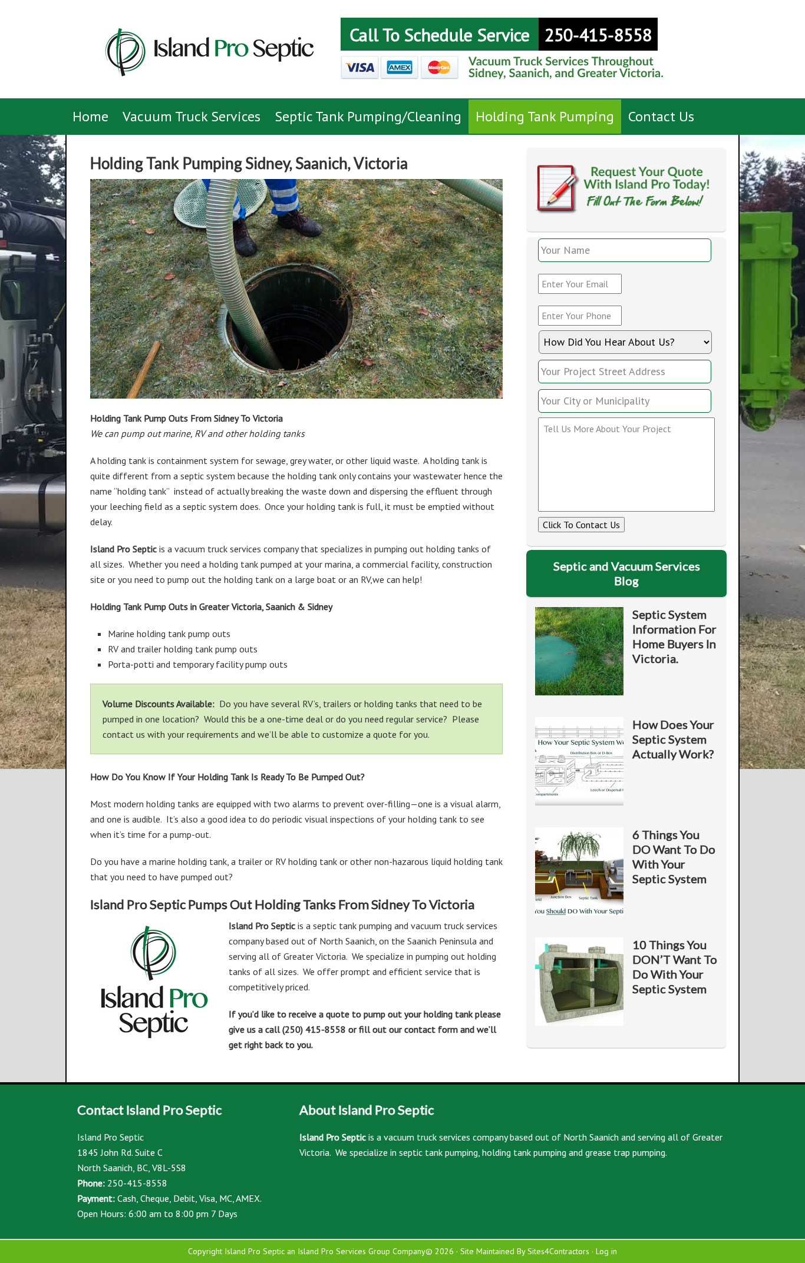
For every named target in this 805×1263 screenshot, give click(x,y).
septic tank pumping (438, 1152)
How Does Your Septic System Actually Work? (673, 739)
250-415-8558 (598, 34)
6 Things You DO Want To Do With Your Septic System (673, 856)
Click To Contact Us (581, 525)
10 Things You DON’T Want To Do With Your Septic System (674, 966)
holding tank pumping (524, 1152)
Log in (606, 1251)
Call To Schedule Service (439, 34)
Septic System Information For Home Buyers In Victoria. (674, 636)
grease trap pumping (625, 1152)
